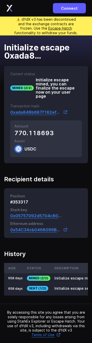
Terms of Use (42, 335)
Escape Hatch (60, 28)
